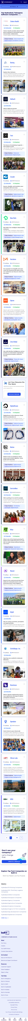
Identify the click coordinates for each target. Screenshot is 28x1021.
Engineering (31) (18, 775)
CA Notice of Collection (14, 1014)
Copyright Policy (14, 1004)
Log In (25, 2)
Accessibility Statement (14, 1002)
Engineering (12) (18, 588)
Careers (3, 945)
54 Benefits (8, 412)
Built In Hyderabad (6, 987)
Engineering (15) (18, 276)
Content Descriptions (6, 951)
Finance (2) (16, 153)
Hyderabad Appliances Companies (11, 914)
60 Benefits (8, 105)
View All (4, 918)
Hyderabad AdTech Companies (10, 894)
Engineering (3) (17, 464)
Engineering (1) (16, 154)
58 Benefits (8, 142)
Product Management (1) (17, 237)
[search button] (21, 2)
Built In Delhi (4, 984)
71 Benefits (7, 728)
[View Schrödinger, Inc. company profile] (14, 662)
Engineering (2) (17, 194)
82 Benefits (8, 453)
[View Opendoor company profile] (14, 735)
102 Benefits (8, 28)
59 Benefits (8, 655)
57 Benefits (8, 265)
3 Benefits (7, 805)
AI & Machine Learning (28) (11, 319)
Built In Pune (4, 995)
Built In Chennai (5, 981)
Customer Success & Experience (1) (13, 466)
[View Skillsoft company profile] (14, 112)
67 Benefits (8, 495)
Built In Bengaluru (6, 978)
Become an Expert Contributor (9, 960)
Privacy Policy (14, 1007)
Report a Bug (4, 972)
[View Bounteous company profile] (14, 698)
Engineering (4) (14, 507)
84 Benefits (8, 691)
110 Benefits (8, 69)
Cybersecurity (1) (8, 154)
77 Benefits (8, 536)
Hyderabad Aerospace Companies (11, 897)
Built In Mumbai (5, 992)
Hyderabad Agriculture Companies (11, 903)
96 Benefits (8, 348)
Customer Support (6, 966)
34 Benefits (8, 764)
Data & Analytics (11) (18, 38)
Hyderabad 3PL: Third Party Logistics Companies (12, 891)
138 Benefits (8, 224)
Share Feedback (5, 969)
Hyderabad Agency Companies (10, 900)
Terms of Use (14, 1009)
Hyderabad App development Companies (13, 911)
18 (17, 837)
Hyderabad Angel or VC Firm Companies (13, 909)
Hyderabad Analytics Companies (11, 906)
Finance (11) (16, 359)
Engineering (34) (18, 318)
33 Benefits (8, 577)
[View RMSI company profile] (14, 814)
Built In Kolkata (5, 989)
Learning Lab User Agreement (14, 1000)
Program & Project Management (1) (13, 777)
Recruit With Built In (6, 957)
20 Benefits (8, 307)
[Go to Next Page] (21, 837)
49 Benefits (8, 183)
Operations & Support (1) (17, 196)
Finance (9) (13, 548)
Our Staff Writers (5, 948)
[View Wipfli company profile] (14, 625)
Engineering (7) (8, 40)
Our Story (3, 943)
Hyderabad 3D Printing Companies (11, 887)
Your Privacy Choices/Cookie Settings (14, 1012)
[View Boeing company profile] (14, 76)
